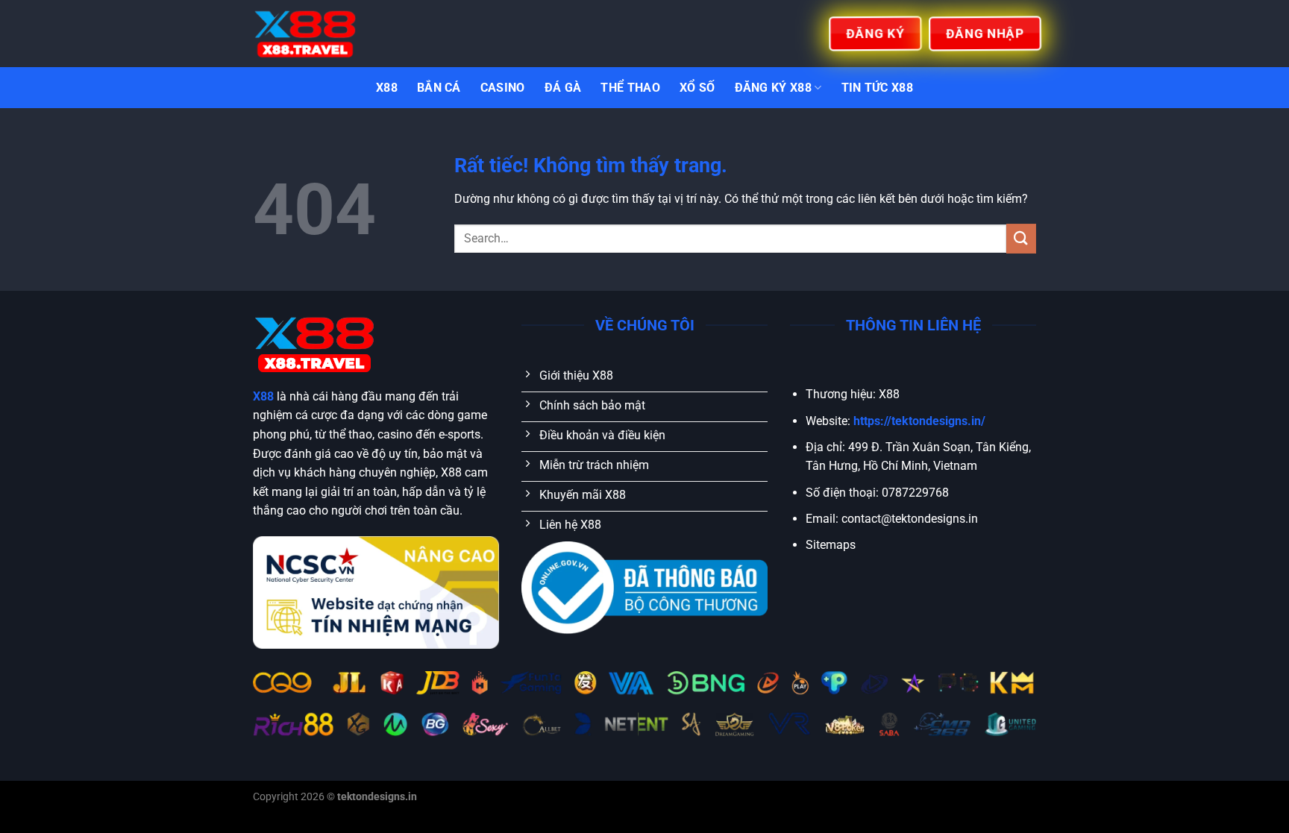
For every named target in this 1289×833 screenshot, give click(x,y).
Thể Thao (630, 88)
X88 (387, 88)
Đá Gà (563, 88)
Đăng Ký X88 (773, 88)
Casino (502, 88)
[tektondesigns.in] (327, 33)
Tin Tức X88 (877, 88)
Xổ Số (697, 88)
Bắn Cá (439, 88)
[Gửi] (1021, 238)
